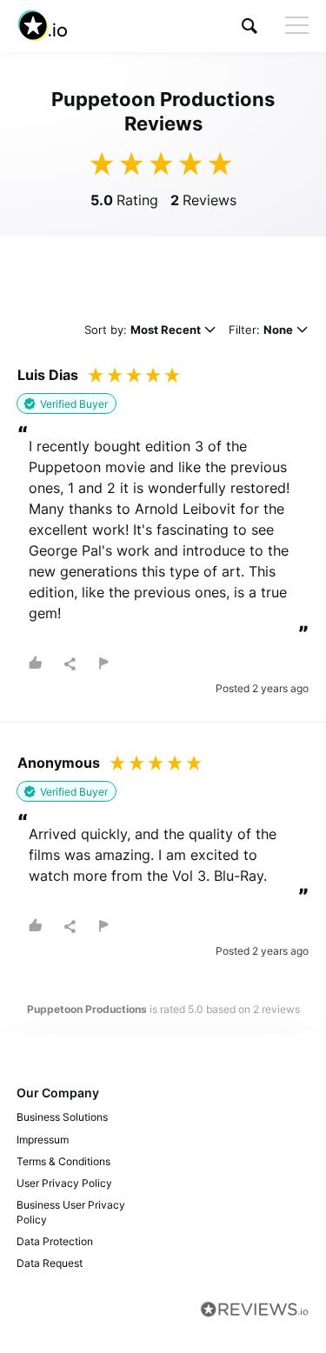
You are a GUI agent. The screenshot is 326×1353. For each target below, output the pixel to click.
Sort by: (142, 331)
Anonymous (58, 762)
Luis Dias (47, 374)
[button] (249, 26)
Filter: (261, 331)
